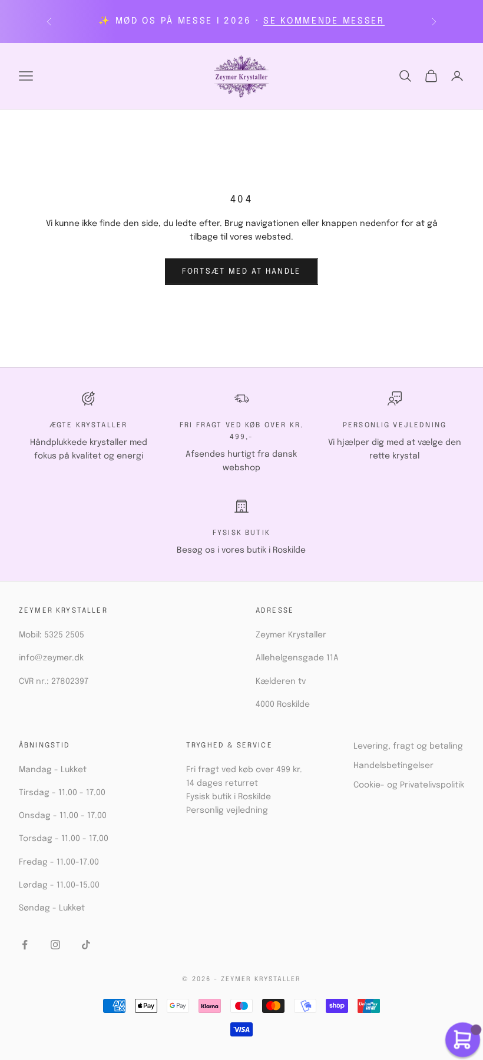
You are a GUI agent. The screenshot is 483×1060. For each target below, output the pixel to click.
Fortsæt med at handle (241, 271)
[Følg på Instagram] (55, 945)
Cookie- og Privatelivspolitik (408, 785)
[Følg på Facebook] (25, 945)
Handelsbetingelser (393, 766)
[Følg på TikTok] (86, 945)
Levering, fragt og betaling (408, 746)
